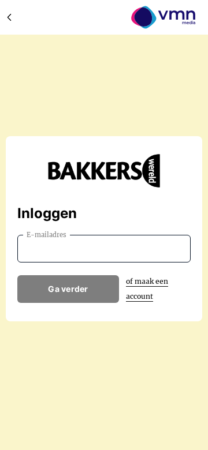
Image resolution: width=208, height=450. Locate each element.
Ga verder (68, 289)
